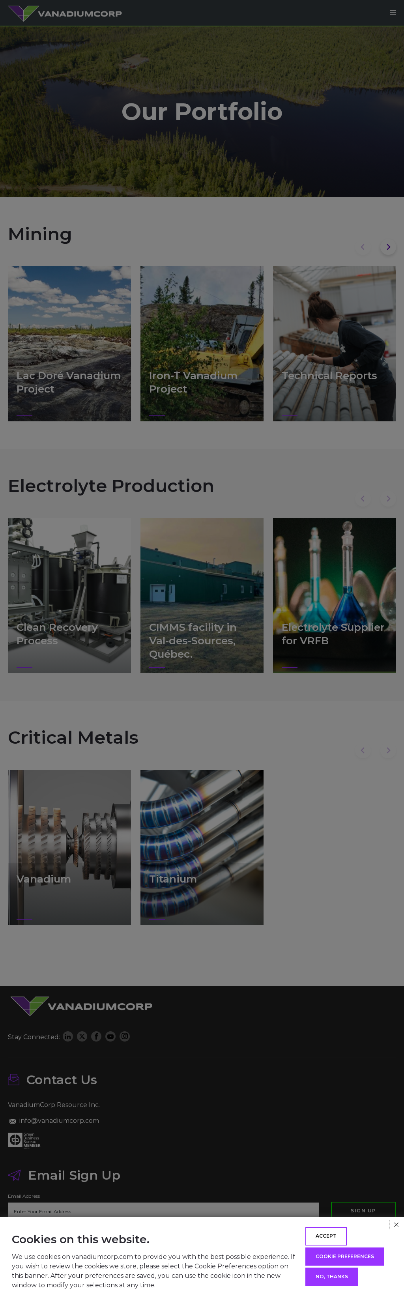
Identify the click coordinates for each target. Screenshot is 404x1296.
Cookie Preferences (345, 1256)
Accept (326, 1236)
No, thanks (332, 1276)
